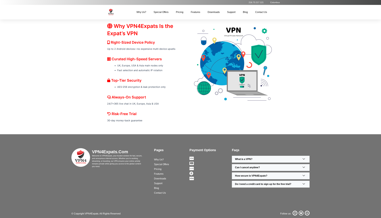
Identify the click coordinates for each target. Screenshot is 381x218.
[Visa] (210, 158)
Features (195, 12)
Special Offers (161, 12)
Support (231, 12)
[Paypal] (210, 168)
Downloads (214, 12)
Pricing (179, 12)
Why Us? (141, 12)
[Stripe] (210, 178)
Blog (245, 12)
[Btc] (210, 173)
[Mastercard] (210, 163)
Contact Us (261, 12)
